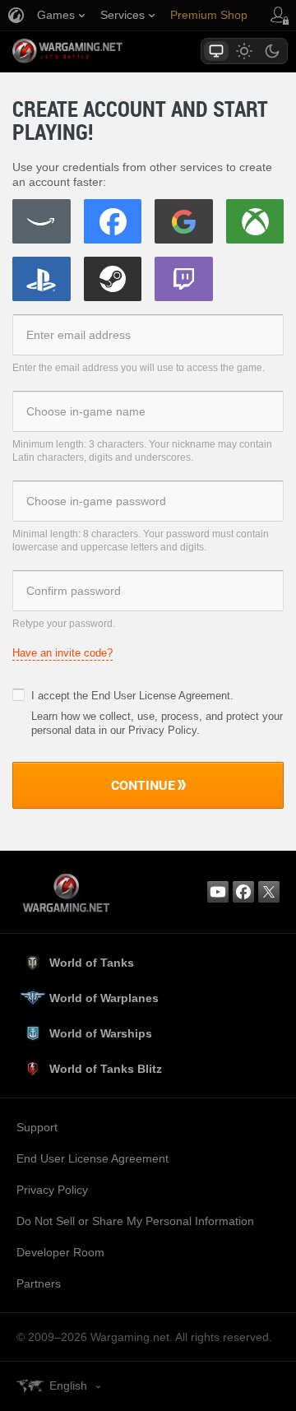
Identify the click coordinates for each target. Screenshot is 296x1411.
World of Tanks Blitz (105, 1068)
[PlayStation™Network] (41, 279)
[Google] (184, 221)
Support (37, 1127)
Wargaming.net (96, 51)
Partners (38, 1283)
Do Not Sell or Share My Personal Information (135, 1221)
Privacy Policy (52, 1189)
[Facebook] (113, 221)
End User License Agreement (160, 695)
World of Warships (100, 1033)
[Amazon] (41, 221)
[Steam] (113, 279)
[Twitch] (184, 279)
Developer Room (60, 1252)
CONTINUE (143, 785)
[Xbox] (255, 221)
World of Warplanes (104, 998)
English (68, 1385)
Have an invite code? (62, 653)
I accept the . (132, 695)
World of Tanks (91, 962)
